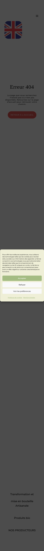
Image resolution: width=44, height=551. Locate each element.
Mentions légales (29, 297)
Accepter (22, 278)
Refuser (22, 285)
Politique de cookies (15, 297)
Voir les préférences (22, 291)
